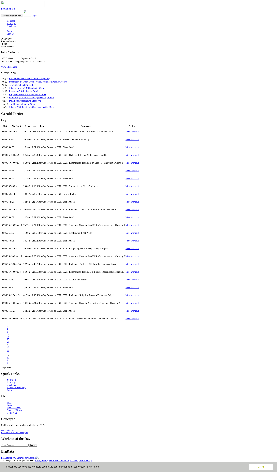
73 (8, 360)
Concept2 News (14, 410)
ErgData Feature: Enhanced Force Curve (27, 94)
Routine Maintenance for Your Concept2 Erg (29, 78)
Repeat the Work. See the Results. (24, 91)
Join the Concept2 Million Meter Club (26, 88)
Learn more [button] (93, 467)
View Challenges (9, 67)
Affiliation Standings (16, 387)
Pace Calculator (14, 407)
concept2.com (7, 430)
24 (8, 336)
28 (8, 347)
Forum (10, 405)
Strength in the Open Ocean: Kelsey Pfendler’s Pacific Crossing (38, 81)
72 (8, 357)
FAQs (9, 402)
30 (8, 352)
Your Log (11, 380)
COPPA (74, 460)
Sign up (33, 445)
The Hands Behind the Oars (22, 104)
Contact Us (12, 413)
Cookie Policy (85, 460)
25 (8, 339)
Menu (12, 16)
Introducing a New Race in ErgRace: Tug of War (31, 97)
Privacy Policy (41, 460)
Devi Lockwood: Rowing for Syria (25, 101)
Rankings (11, 23)
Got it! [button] (261, 467)
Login (4, 9)
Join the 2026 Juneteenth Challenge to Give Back (31, 107)
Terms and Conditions (59, 460)
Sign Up (11, 9)
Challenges (12, 26)
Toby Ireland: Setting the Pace (23, 85)
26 (8, 342)
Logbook (11, 21)
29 (8, 349)
